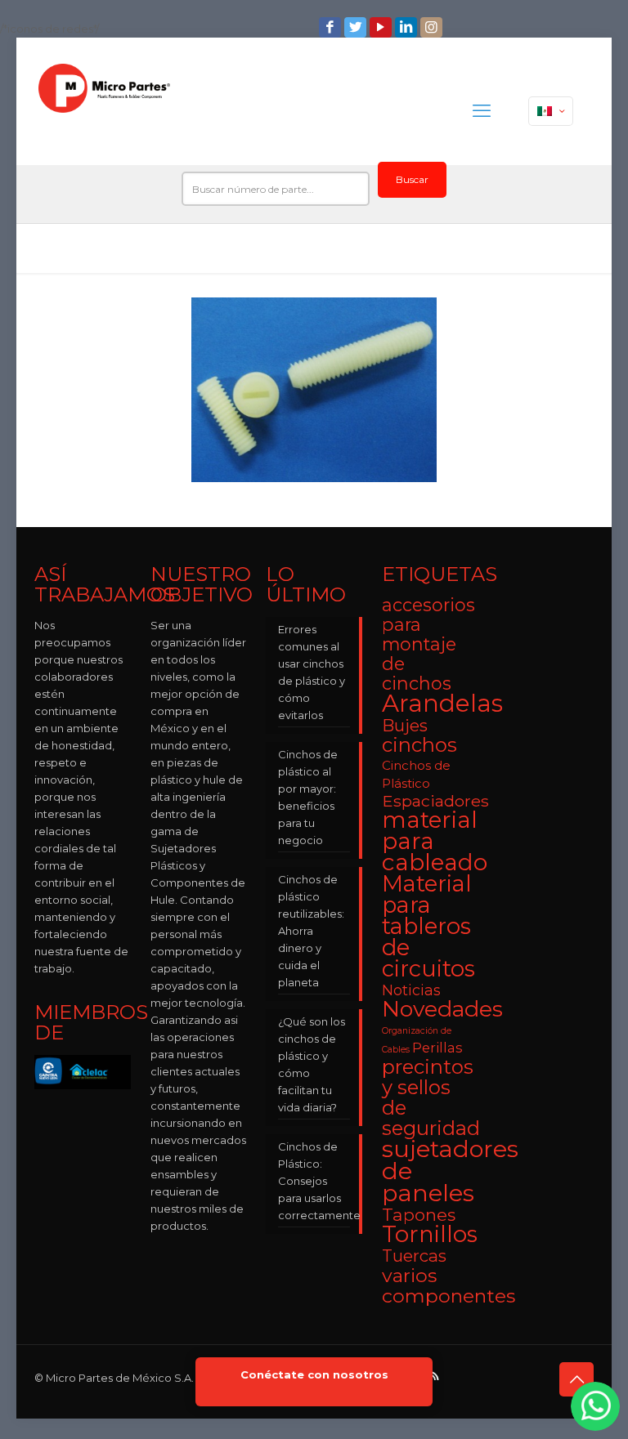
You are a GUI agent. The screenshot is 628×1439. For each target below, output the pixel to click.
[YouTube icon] (382, 27)
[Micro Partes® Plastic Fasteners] (104, 111)
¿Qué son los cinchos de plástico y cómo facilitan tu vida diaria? (311, 1064)
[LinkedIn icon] (407, 27)
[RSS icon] (435, 1376)
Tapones (418, 1214)
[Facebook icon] (331, 27)
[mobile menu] (482, 111)
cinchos (419, 745)
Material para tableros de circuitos (428, 926)
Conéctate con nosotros (314, 1375)
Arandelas (442, 703)
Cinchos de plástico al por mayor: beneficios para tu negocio (308, 797)
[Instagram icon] (433, 27)
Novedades (442, 1008)
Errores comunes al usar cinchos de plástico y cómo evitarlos (311, 672)
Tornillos (430, 1234)
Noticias (411, 990)
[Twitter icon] (357, 27)
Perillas (437, 1047)
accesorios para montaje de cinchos (428, 644)
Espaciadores (435, 801)
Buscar (412, 179)
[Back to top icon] (576, 1379)
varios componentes (448, 1285)
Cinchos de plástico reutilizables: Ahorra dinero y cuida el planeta (311, 931)
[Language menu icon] (550, 111)
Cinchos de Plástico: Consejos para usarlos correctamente (314, 1181)
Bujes (405, 725)
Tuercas (414, 1255)
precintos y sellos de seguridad (431, 1097)
